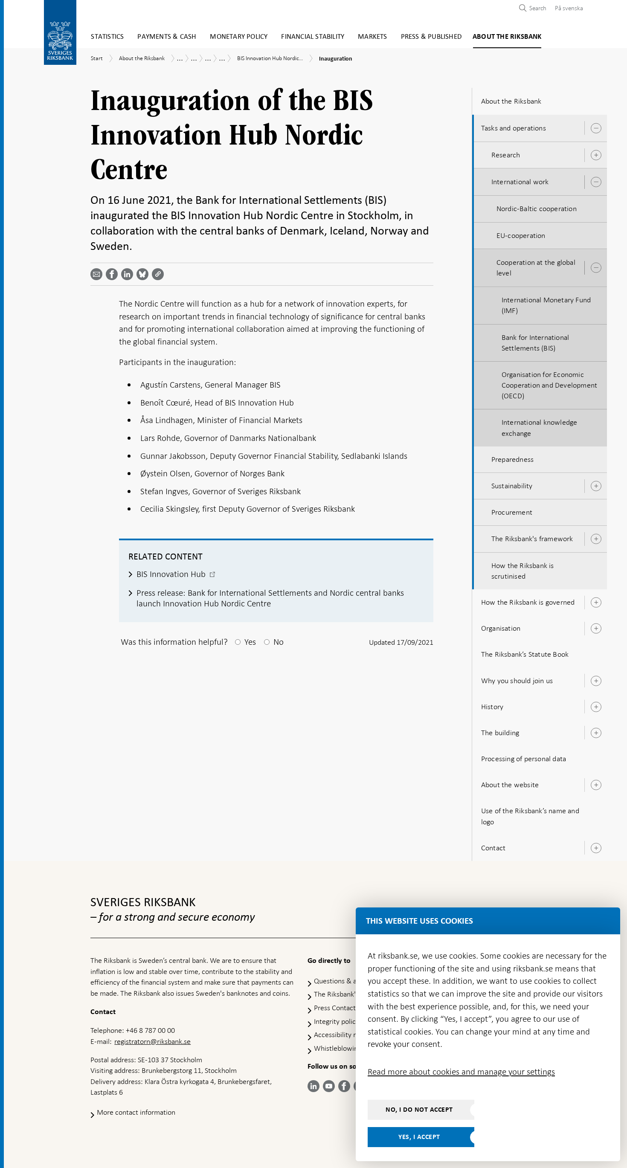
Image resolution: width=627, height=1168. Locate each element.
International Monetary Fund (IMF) (546, 305)
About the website (510, 784)
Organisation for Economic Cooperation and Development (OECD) (549, 385)
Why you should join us (517, 680)
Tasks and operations (513, 128)
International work (520, 181)
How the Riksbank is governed (528, 602)
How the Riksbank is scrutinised (522, 571)
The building (500, 732)
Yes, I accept (419, 1136)
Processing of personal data (523, 758)
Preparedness (512, 459)
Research (505, 154)
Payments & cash (166, 37)
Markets (372, 37)
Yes (250, 641)
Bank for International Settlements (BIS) (535, 343)
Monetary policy (238, 37)
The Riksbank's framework (532, 538)
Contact (493, 847)
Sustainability (512, 485)
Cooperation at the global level (535, 268)
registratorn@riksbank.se (152, 1041)
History (492, 706)
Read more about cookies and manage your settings (461, 1071)
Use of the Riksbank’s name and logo (530, 816)
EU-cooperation (521, 235)
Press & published (431, 37)
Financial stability (312, 37)
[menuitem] (567, 7)
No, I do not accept (419, 1109)
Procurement (511, 512)
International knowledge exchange (540, 427)
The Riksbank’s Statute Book (525, 654)
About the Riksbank (507, 37)
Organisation (500, 628)
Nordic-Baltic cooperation (536, 208)
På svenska (569, 8)
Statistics (107, 37)
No (278, 641)
